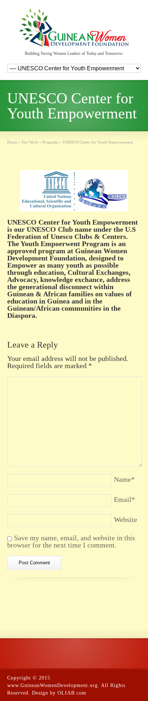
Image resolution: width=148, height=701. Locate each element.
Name (124, 479)
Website (125, 519)
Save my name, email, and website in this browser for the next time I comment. (71, 541)
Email (124, 499)
